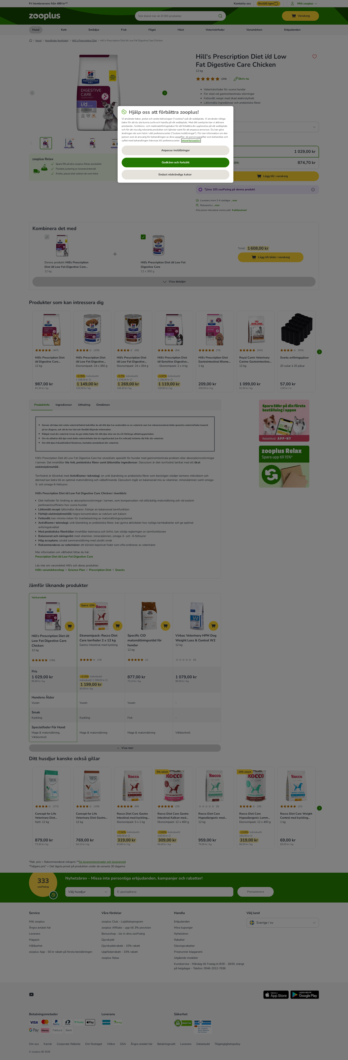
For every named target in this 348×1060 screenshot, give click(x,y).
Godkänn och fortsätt (175, 162)
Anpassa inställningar (175, 150)
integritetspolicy (191, 140)
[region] (175, 144)
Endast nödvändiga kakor (175, 174)
